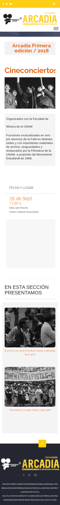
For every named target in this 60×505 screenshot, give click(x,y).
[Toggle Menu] (56, 28)
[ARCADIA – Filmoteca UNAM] (30, 19)
